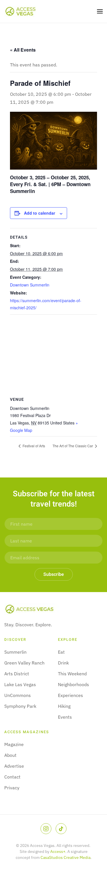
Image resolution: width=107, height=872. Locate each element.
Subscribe (53, 574)
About (10, 755)
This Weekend (72, 673)
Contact (12, 777)
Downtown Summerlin (29, 285)
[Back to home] (21, 11)
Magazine (14, 744)
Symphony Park (20, 706)
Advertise (14, 766)
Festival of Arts (33, 445)
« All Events (23, 49)
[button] (100, 11)
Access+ (57, 851)
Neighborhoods (73, 684)
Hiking (64, 706)
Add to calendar (39, 213)
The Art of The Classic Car (73, 445)
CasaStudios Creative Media (65, 857)
